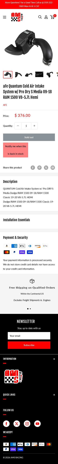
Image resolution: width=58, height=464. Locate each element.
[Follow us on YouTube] (38, 423)
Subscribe (29, 345)
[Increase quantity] (34, 126)
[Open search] (40, 17)
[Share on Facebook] (33, 167)
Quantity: (8, 125)
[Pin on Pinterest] (39, 167)
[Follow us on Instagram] (28, 423)
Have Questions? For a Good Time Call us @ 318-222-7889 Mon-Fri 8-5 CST (29, 4)
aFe (5, 105)
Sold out (29, 137)
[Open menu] (4, 17)
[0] (52, 17)
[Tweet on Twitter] (46, 167)
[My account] (46, 17)
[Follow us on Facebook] (7, 423)
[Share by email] (53, 167)
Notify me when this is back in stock (15, 150)
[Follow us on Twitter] (17, 423)
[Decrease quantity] (18, 126)
